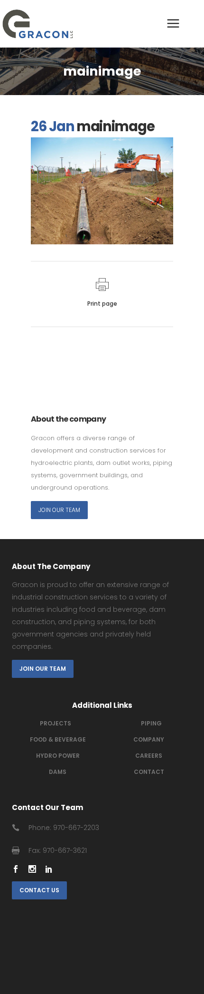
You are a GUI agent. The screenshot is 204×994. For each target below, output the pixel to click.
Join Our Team (59, 510)
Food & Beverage (58, 739)
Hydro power (58, 756)
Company (148, 739)
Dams (57, 772)
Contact (149, 772)
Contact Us (39, 890)
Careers (148, 756)
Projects (55, 723)
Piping (151, 723)
